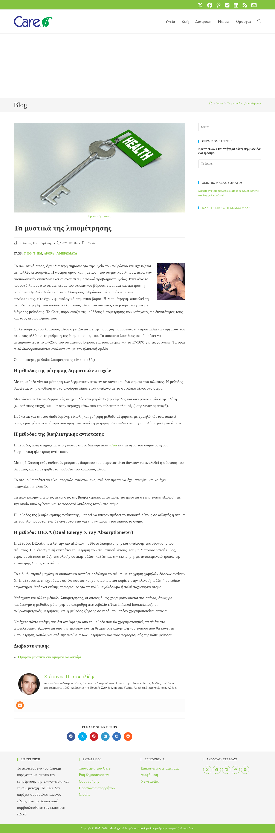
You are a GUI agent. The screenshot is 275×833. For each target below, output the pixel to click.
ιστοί (113, 445)
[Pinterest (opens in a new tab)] (218, 5)
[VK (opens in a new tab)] (227, 5)
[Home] (210, 103)
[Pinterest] (236, 770)
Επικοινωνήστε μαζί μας (160, 768)
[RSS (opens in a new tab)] (244, 5)
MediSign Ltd (117, 828)
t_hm (37, 253)
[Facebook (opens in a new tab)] (209, 5)
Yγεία (92, 243)
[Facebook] (217, 770)
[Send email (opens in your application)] (253, 5)
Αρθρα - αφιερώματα (60, 253)
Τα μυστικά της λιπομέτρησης (244, 103)
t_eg (28, 253)
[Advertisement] (137, 66)
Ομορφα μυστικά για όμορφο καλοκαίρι (49, 657)
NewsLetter (150, 781)
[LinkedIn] (226, 770)
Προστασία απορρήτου (97, 788)
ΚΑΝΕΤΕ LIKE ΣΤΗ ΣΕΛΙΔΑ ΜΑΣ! (226, 207)
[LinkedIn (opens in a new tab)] (236, 5)
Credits (84, 794)
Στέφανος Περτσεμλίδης (36, 243)
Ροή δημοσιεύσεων (94, 775)
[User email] (20, 705)
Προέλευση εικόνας (99, 216)
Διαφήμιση (149, 775)
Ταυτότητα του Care (94, 768)
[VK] (245, 770)
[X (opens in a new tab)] (200, 5)
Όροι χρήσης (89, 781)
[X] (207, 770)
